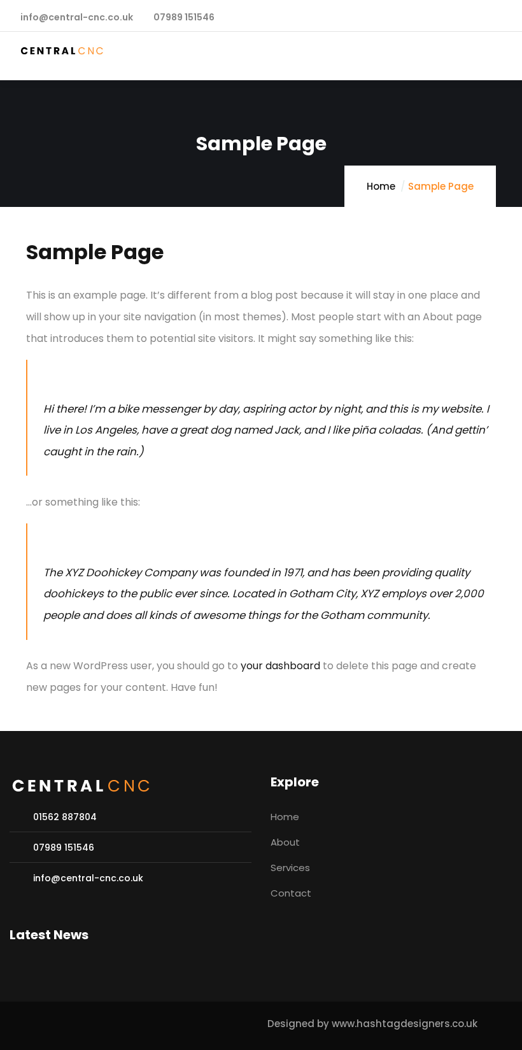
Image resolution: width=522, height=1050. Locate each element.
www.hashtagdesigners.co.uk (404, 1023)
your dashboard (280, 665)
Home (381, 186)
